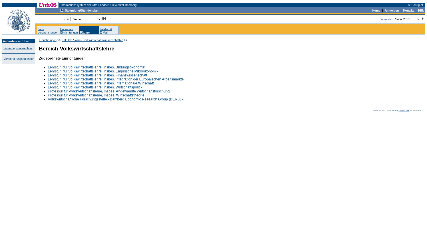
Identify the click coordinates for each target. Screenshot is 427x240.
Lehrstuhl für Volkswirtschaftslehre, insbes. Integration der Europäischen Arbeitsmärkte (116, 79)
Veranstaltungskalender (19, 58)
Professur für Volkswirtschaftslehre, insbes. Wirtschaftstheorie (96, 95)
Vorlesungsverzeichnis (18, 48)
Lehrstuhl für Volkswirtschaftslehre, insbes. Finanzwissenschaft (97, 75)
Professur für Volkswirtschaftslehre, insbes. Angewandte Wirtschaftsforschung (109, 91)
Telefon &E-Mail (106, 31)
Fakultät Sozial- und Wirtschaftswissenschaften (92, 40)
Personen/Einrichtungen (69, 31)
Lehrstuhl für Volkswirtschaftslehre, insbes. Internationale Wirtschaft (101, 83)
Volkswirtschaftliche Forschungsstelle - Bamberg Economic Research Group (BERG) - (115, 99)
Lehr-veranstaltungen (48, 31)
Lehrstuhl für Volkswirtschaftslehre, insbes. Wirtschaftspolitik (95, 87)
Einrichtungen (47, 40)
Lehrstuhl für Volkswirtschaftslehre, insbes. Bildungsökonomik (96, 67)
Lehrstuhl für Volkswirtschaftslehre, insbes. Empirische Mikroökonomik (103, 71)
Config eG (404, 110)
